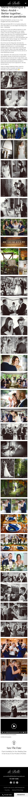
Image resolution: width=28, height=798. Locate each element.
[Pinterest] (17, 782)
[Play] (2, 732)
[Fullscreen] (25, 732)
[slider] (13, 732)
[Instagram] (14, 782)
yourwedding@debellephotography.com (14, 776)
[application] (14, 726)
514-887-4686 (14, 779)
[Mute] (23, 732)
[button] (26, 3)
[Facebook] (11, 782)
